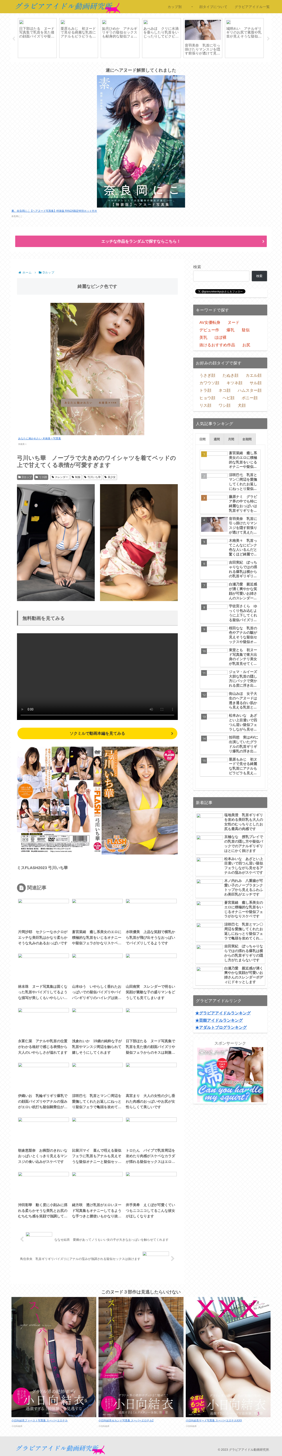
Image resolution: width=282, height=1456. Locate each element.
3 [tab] (141, 65)
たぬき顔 (230, 375)
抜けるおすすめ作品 (217, 345)
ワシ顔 (224, 405)
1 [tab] (128, 65)
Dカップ (27, 477)
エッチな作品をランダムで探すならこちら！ (141, 241)
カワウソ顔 (209, 383)
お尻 (246, 345)
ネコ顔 (224, 390)
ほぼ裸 (220, 337)
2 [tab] (134, 65)
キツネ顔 (234, 383)
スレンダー (61, 477)
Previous (13, 39)
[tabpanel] (53, 38)
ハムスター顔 (250, 390)
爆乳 (230, 330)
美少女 (112, 477)
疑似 (246, 330)
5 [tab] (154, 65)
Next (268, 39)
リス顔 (43, 477)
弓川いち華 (94, 477)
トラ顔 (205, 390)
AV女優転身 (209, 322)
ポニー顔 (250, 398)
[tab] (202, 439)
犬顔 (242, 405)
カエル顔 (254, 375)
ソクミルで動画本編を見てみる (97, 733)
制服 (77, 477)
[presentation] (202, 439)
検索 (197, 267)
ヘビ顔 (228, 398)
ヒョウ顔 (207, 398)
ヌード (233, 322)
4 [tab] (147, 65)
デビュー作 (209, 330)
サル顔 (256, 383)
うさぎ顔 (207, 375)
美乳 (203, 337)
